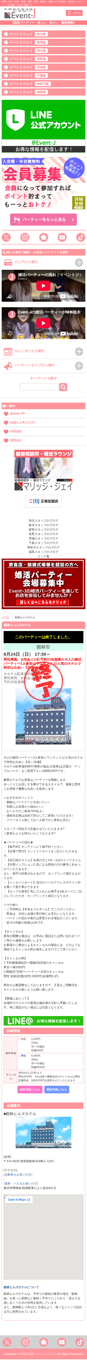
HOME (5, 617)
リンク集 (43, 556)
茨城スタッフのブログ (43, 538)
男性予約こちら (56, 1089)
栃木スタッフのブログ (43, 525)
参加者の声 (17, 413)
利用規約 (16, 431)
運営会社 (16, 440)
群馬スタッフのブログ (43, 529)
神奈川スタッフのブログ (43, 547)
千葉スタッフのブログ (43, 543)
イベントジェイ (27, 34)
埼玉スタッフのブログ (43, 520)
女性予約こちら (30, 1089)
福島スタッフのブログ (43, 551)
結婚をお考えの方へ (23, 422)
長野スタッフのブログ (43, 534)
